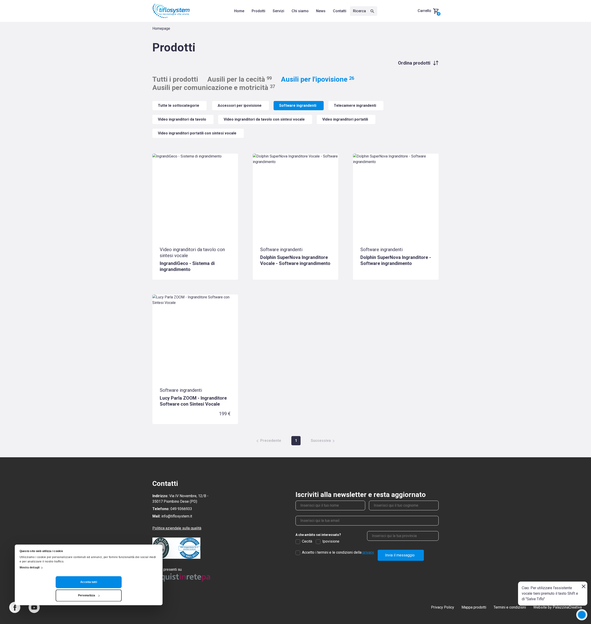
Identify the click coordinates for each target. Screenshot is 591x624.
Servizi (278, 11)
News (321, 11)
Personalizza (86, 595)
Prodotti (258, 11)
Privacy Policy (442, 607)
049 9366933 (181, 509)
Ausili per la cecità (239, 79)
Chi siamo (300, 11)
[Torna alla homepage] (171, 11)
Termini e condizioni (510, 607)
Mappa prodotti (473, 607)
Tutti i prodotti (175, 79)
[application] (581, 614)
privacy (368, 552)
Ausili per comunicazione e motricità (213, 87)
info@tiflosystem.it (176, 516)
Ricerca (360, 11)
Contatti (339, 11)
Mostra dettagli (30, 567)
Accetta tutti (88, 582)
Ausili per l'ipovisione (317, 79)
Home (239, 11)
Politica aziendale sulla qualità (176, 528)
